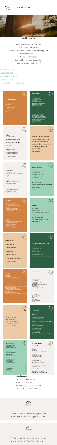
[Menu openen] (54, 7)
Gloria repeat (6, 72)
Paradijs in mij (7, 69)
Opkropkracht (7, 79)
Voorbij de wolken (8, 76)
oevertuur (24, 7)
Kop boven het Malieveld (12, 83)
